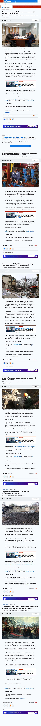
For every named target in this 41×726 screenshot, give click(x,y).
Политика (7, 489)
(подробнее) (7, 469)
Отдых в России (35, 6)
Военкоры (17, 6)
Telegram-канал (17, 99)
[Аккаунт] (39, 1)
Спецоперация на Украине (9, 252)
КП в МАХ (29, 6)
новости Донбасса (30, 100)
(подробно (27, 584)
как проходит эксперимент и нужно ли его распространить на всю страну (24, 84)
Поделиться (36, 20)
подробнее (7, 112)
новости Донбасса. (30, 571)
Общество (17, 81)
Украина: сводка (24, 6)
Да (2, 7)
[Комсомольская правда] (9, 1)
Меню (2, 1)
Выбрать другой (6, 7)
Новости (4, 489)
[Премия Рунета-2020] (15, 1)
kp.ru (36, 115)
